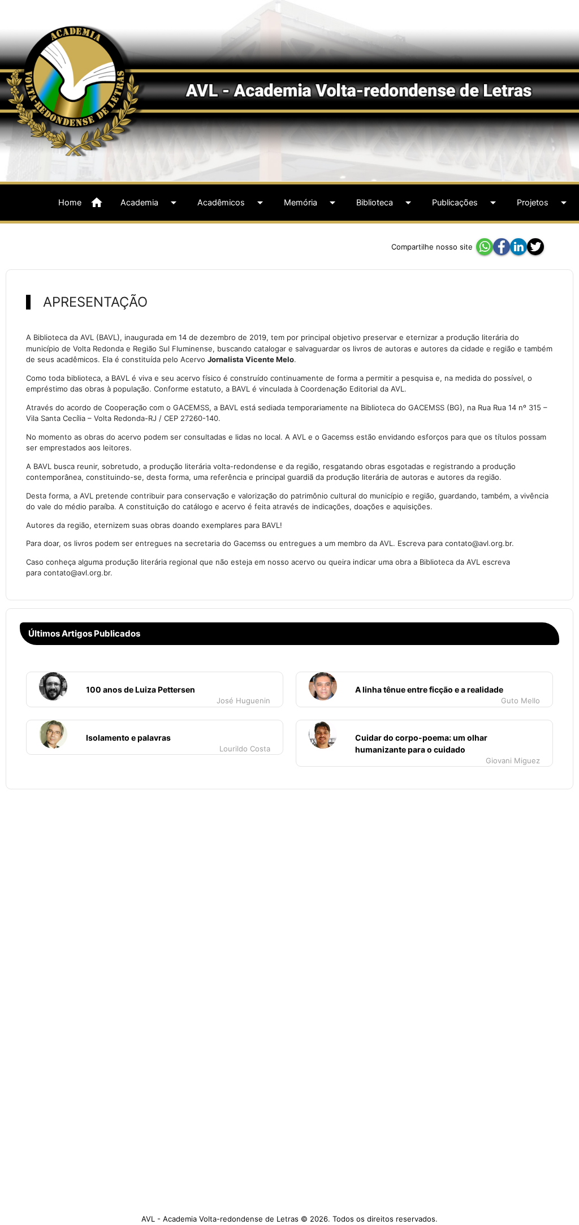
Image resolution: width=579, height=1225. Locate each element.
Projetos (544, 202)
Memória (311, 202)
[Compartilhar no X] (535, 246)
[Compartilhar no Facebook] (501, 246)
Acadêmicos (232, 202)
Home (80, 202)
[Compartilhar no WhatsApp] (484, 246)
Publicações (466, 202)
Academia (150, 202)
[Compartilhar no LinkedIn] (518, 246)
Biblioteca (385, 202)
